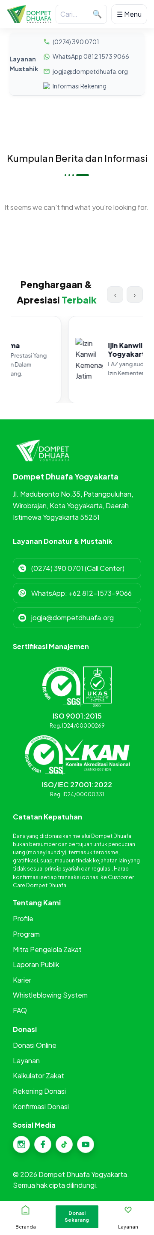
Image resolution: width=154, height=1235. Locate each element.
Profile (23, 918)
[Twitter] (64, 1144)
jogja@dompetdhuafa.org (90, 71)
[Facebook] (42, 1144)
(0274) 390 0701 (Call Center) (77, 568)
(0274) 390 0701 (76, 42)
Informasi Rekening (80, 86)
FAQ (20, 1010)
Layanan (26, 1060)
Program (26, 933)
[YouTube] (85, 1144)
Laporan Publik (36, 964)
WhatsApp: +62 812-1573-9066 (81, 593)
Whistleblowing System (50, 994)
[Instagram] (21, 1144)
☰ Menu (129, 13)
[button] (77, 1216)
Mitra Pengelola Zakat (47, 949)
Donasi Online (34, 1045)
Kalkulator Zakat (38, 1075)
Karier (22, 979)
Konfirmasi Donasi (41, 1106)
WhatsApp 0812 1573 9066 (91, 56)
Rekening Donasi (39, 1090)
